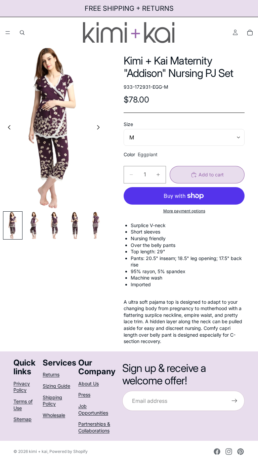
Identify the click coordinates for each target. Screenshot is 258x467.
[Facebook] (217, 452)
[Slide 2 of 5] (34, 225)
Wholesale (54, 415)
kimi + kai (38, 451)
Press (84, 394)
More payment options (184, 211)
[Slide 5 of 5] (96, 225)
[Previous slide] (7, 128)
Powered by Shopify (68, 451)
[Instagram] (229, 452)
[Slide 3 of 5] (54, 225)
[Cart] (250, 32)
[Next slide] (100, 128)
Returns (51, 374)
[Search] (22, 32)
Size (128, 124)
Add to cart (211, 174)
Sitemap (22, 419)
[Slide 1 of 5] (13, 225)
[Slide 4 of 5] (75, 225)
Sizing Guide (56, 386)
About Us (88, 383)
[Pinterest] (240, 452)
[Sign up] (234, 401)
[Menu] (7, 32)
